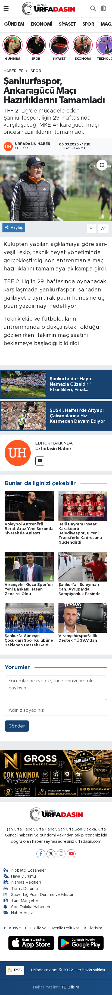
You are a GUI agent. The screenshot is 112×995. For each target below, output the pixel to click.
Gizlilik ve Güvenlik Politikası (55, 928)
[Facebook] (40, 853)
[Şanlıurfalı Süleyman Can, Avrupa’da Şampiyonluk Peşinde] (83, 566)
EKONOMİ (41, 24)
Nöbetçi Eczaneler (28, 870)
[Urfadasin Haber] (18, 452)
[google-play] (81, 943)
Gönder (16, 726)
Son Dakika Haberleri (30, 907)
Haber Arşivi (22, 913)
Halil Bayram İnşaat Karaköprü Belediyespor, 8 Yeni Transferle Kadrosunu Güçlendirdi (80, 533)
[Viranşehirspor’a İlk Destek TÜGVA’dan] (83, 617)
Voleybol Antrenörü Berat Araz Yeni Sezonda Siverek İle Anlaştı (29, 528)
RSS (17, 970)
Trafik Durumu (24, 889)
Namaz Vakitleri (26, 882)
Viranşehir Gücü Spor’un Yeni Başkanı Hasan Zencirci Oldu (29, 589)
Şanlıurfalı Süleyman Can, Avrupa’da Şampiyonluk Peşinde (79, 589)
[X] (50, 853)
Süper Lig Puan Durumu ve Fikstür (42, 895)
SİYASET (67, 24)
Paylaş (17, 228)
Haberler (14, 71)
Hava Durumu (23, 876)
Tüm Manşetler (25, 901)
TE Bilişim (70, 987)
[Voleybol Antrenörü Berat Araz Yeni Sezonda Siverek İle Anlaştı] (29, 506)
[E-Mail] (39, 461)
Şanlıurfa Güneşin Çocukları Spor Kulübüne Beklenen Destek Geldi (29, 640)
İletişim (95, 928)
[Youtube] (71, 853)
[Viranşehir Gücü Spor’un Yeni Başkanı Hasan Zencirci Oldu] (29, 566)
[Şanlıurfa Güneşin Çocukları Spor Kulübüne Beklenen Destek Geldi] (29, 617)
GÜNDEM (14, 24)
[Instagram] (61, 853)
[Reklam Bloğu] (56, 773)
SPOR (88, 24)
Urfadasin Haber (53, 449)
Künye (15, 928)
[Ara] (93, 8)
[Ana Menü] (6, 8)
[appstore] (32, 943)
